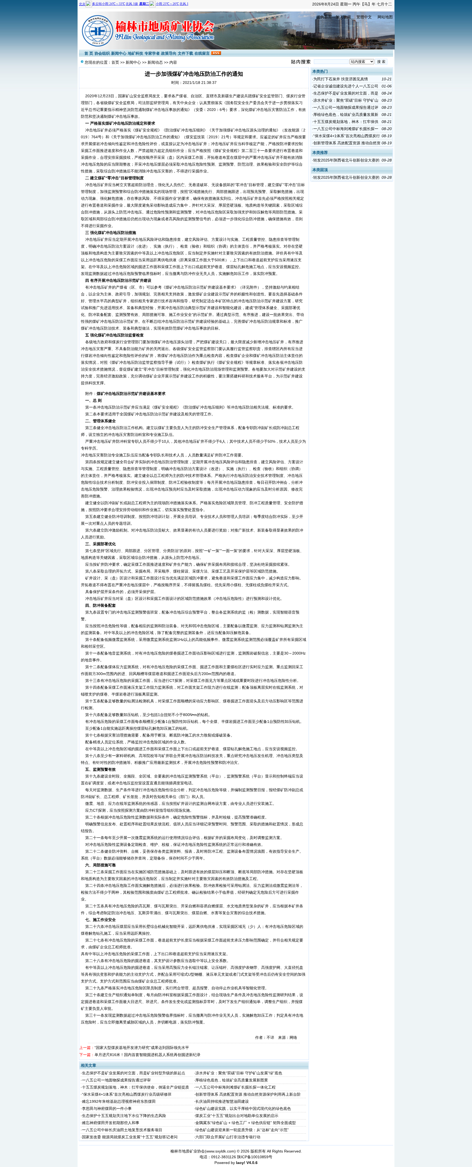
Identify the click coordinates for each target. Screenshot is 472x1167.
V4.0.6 (252, 1162)
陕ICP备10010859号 (254, 1157)
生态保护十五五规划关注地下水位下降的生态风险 (124, 1115)
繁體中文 (364, 17)
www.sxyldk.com (220, 1151)
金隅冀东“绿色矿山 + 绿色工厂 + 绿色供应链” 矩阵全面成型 (245, 1123)
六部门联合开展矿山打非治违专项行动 (227, 1137)
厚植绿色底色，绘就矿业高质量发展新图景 (231, 1080)
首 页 (88, 53)
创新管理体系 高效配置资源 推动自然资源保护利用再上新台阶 (248, 1094)
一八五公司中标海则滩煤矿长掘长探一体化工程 (235, 1087)
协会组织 (102, 53)
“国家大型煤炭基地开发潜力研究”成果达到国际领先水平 (142, 1047)
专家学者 (152, 53)
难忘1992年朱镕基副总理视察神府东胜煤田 (119, 1101)
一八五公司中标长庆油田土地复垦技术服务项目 (122, 1130)
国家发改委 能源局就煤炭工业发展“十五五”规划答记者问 (130, 1137)
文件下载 (185, 53)
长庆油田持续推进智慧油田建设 (222, 1101)
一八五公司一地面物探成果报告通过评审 (116, 1080)
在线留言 (202, 53)
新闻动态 (155, 62)
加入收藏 (343, 17)
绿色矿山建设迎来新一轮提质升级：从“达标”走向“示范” (242, 1130)
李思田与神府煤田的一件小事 (107, 1108)
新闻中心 (118, 53)
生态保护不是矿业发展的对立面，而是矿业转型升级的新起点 (133, 1073)
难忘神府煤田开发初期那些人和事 (110, 1123)
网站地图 (385, 17)
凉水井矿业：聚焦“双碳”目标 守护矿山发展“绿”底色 (238, 1073)
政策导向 (168, 53)
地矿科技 (135, 53)
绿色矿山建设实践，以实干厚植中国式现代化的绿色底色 (243, 1108)
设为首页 (324, 17)
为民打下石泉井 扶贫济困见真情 (340, 79)
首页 (115, 62)
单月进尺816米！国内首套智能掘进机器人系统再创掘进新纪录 (147, 1054)
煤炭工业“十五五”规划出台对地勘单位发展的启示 (236, 1115)
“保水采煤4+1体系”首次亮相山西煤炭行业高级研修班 (127, 1094)
